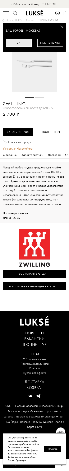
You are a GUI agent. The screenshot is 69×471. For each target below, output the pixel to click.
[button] (29, 97)
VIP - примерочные (34, 359)
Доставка (34, 381)
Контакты (34, 368)
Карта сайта (34, 427)
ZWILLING (14, 103)
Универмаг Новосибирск (18, 149)
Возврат (34, 387)
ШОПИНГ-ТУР (34, 344)
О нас (35, 354)
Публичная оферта (34, 373)
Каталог (30, 20)
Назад (9, 20)
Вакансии (34, 338)
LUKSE (19, 20)
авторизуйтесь (14, 120)
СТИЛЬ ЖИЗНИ (48, 20)
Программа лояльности (35, 364)
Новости (34, 333)
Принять (53, 449)
